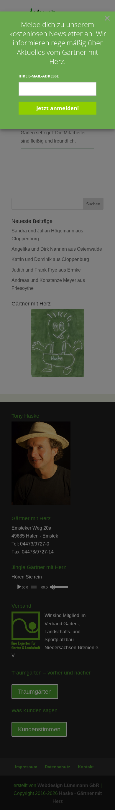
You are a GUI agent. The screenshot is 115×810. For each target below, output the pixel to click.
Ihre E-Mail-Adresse (39, 76)
